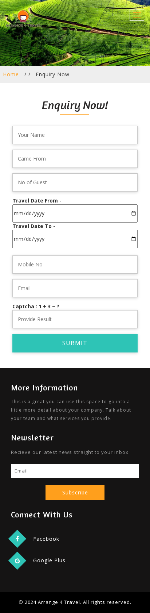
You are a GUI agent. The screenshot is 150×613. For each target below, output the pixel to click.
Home (11, 74)
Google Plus (49, 560)
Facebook (46, 538)
